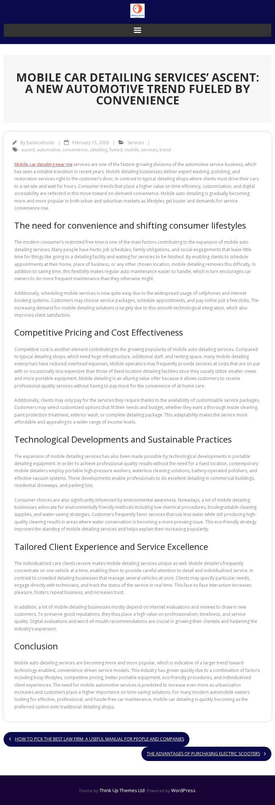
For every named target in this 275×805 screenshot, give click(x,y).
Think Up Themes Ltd (122, 790)
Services (135, 143)
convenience (75, 150)
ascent (28, 150)
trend (165, 150)
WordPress (183, 790)
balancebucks (40, 143)
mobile (132, 150)
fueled (116, 150)
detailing (98, 150)
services (149, 150)
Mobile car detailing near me (43, 164)
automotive (48, 150)
